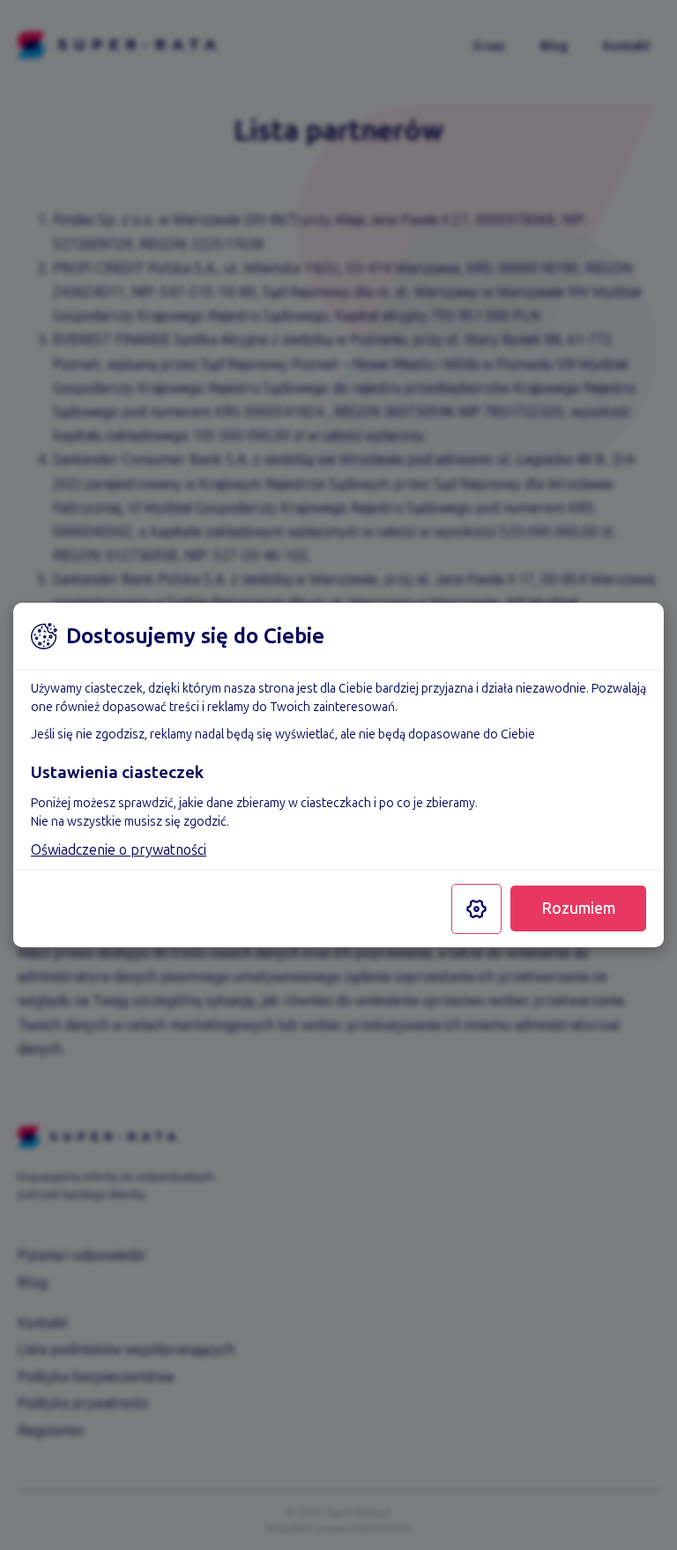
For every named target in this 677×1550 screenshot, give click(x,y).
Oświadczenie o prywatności (118, 850)
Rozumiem (578, 908)
